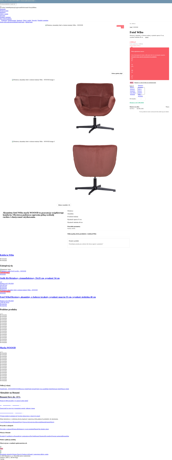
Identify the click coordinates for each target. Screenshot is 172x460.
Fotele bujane (32, 389)
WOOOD (16, 389)
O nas (7, 436)
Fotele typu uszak (41, 389)
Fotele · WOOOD (8, 389)
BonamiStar (65, 436)
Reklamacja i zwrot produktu (25, 429)
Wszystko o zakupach (6, 429)
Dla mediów (48, 436)
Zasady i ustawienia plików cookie (38, 454)
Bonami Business (40, 436)
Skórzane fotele (56, 389)
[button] (143, 99)
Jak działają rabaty (44, 429)
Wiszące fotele (65, 389)
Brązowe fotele (23, 389)
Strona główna (4, 22)
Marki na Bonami (14, 436)
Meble (15, 22)
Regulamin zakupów (6, 454)
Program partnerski (57, 436)
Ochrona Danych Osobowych (20, 454)
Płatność (36, 429)
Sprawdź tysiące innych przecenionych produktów (144, 57)
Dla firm (32, 436)
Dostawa (14, 429)
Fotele (22, 22)
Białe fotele (49, 389)
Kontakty (2, 436)
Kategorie (11, 22)
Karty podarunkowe (24, 436)
